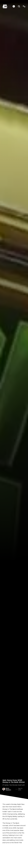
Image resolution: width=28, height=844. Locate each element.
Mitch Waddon (8, 789)
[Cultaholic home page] (7, 6)
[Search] (19, 6)
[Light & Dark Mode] (14, 6)
